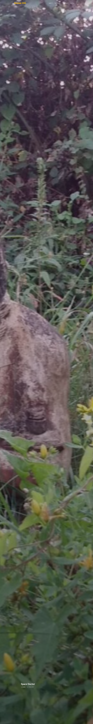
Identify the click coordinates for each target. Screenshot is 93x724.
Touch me (72, 3)
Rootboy (23, 687)
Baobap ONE (20, 3)
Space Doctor (57, 3)
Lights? (50, 3)
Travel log (65, 3)
